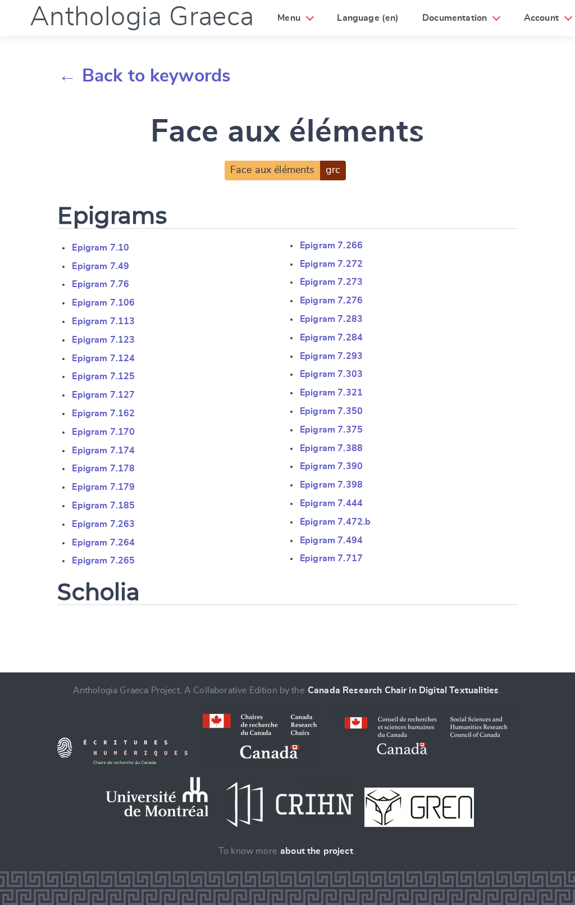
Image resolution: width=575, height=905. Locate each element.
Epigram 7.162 (103, 413)
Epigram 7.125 (103, 376)
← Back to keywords (144, 76)
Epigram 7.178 (103, 468)
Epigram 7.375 (331, 429)
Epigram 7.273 (331, 282)
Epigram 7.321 (331, 392)
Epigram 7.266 (331, 245)
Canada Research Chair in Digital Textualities (403, 690)
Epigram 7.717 (331, 558)
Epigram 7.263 (103, 524)
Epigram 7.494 (331, 540)
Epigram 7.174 (103, 450)
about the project (316, 851)
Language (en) (368, 17)
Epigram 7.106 (103, 302)
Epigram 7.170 (103, 432)
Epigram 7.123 (103, 339)
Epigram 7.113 (103, 321)
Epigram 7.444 (331, 503)
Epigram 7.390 (331, 466)
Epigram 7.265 (103, 560)
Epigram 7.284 (331, 337)
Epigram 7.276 (331, 300)
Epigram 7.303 (331, 374)
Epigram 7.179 (103, 487)
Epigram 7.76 (100, 284)
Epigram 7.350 (331, 411)
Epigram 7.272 (331, 264)
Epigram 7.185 (103, 505)
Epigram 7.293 (331, 356)
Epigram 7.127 (103, 394)
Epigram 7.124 (103, 358)
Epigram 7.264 (103, 542)
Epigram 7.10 (100, 247)
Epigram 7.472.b (335, 521)
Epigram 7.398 (331, 484)
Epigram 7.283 (331, 319)
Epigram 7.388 (331, 448)
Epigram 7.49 (100, 266)
